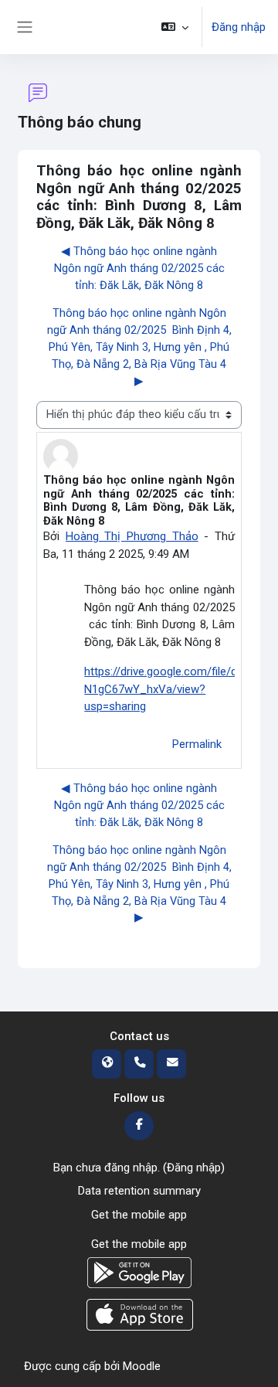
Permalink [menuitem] (197, 744)
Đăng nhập (239, 27)
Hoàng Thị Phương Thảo (132, 536)
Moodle (142, 1366)
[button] (174, 27)
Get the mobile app (139, 1215)
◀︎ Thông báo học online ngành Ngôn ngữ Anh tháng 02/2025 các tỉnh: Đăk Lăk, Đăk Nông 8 (139, 268)
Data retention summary (139, 1191)
